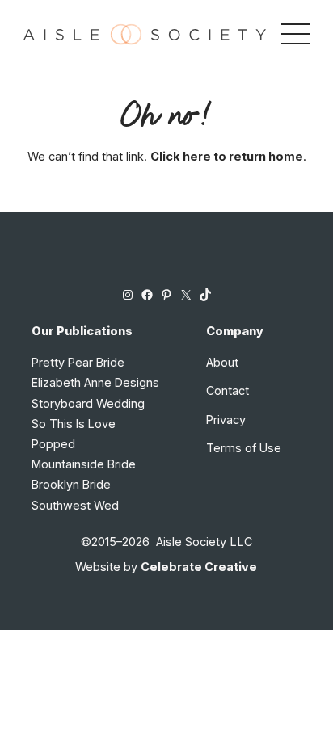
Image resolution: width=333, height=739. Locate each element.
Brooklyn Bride (71, 484)
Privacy (226, 419)
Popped (53, 444)
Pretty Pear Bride (78, 362)
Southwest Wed (75, 505)
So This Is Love (74, 423)
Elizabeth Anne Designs (95, 382)
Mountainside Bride (84, 464)
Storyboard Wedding (88, 403)
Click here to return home (226, 156)
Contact (227, 390)
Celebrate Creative (199, 566)
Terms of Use (243, 448)
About (222, 362)
